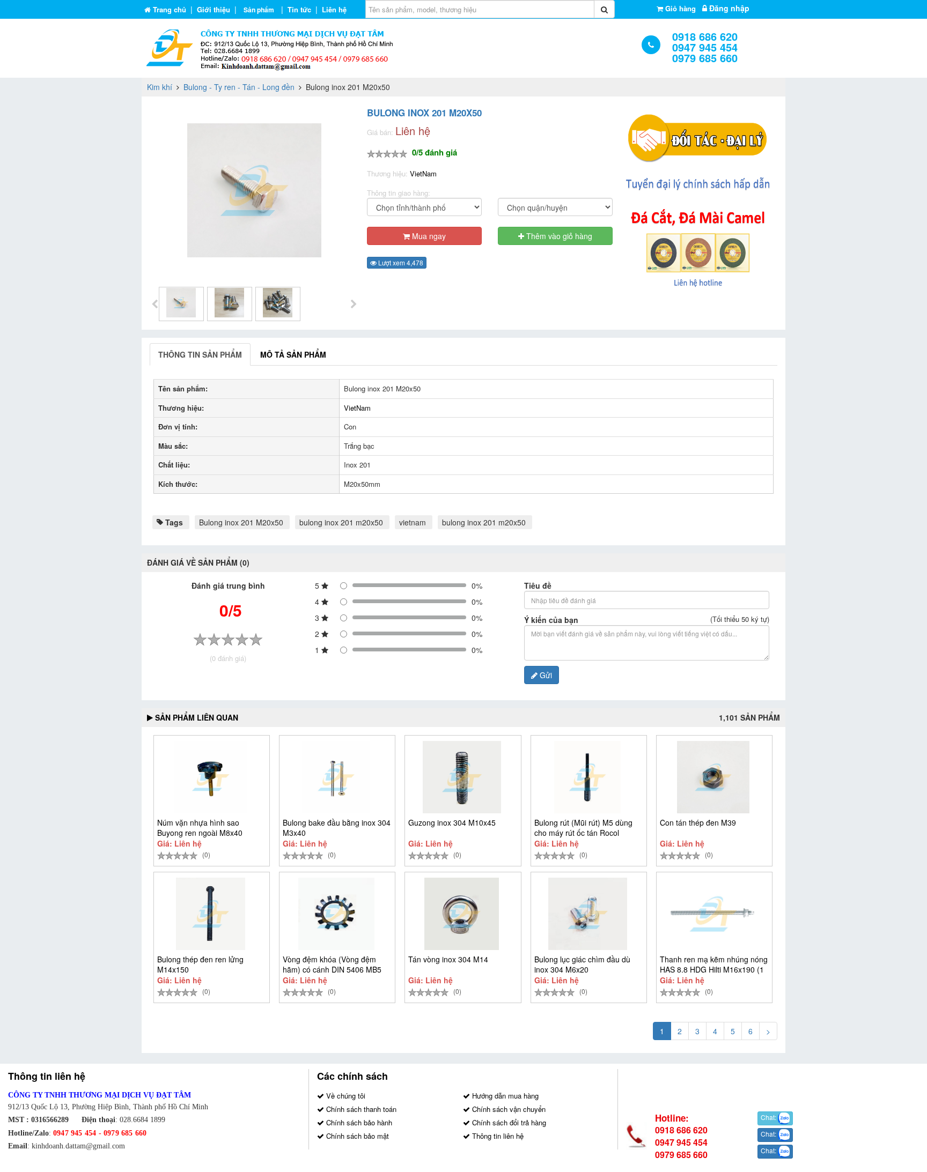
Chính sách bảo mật (356, 1136)
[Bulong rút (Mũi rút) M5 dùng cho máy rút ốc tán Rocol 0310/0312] (587, 777)
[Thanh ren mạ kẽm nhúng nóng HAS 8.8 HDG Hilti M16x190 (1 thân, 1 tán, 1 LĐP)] (713, 914)
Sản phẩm (259, 9)
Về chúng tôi (344, 1096)
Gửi (545, 675)
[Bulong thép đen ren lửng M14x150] (210, 914)
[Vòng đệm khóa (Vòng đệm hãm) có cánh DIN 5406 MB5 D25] (336, 914)
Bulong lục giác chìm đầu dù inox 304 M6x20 (582, 964)
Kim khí (159, 86)
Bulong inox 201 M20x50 (241, 522)
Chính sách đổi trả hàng (508, 1122)
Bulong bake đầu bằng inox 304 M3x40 (337, 827)
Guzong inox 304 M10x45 (452, 822)
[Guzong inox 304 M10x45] (461, 777)
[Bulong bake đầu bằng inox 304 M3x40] (336, 777)
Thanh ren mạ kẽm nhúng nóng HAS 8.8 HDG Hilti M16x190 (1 (714, 964)
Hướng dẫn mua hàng (504, 1096)
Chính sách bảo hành (358, 1122)
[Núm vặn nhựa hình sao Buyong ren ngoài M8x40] (210, 777)
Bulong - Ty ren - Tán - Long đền (239, 86)
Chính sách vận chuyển (508, 1109)
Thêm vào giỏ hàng (558, 236)
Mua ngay (428, 236)
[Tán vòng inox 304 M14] (461, 914)
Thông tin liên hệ (497, 1136)
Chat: (769, 1117)
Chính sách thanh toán (360, 1109)
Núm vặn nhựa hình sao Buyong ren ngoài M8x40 (199, 827)
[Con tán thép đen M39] (713, 777)
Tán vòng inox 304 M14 (448, 959)
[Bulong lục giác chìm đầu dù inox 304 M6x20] (587, 914)
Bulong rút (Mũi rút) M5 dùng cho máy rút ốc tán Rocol (583, 827)
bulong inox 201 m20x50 (341, 522)
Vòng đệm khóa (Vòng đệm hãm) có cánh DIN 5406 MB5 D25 (332, 969)
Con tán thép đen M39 (698, 822)
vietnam (412, 522)
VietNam (423, 173)
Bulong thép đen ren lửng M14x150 (200, 964)
